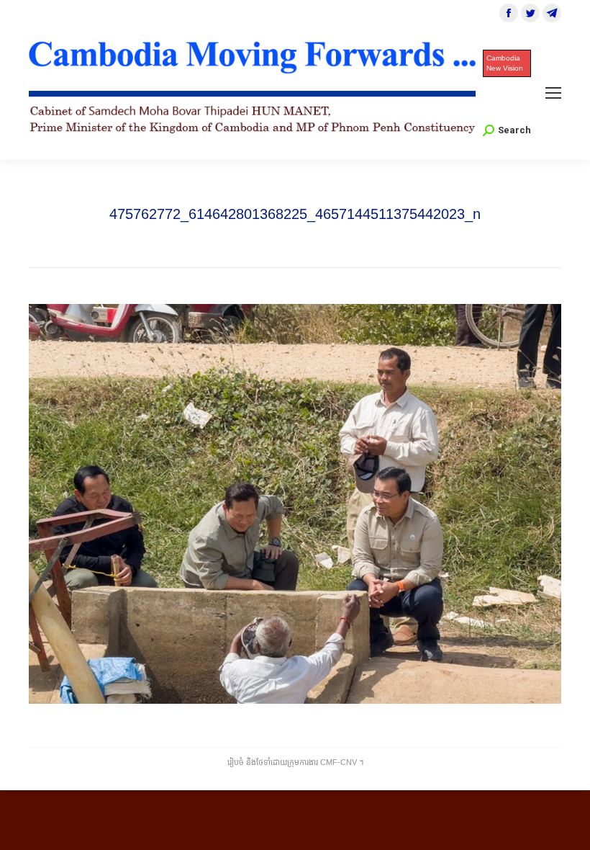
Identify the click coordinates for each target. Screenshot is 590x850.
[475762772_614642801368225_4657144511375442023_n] (295, 504)
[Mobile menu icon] (553, 93)
